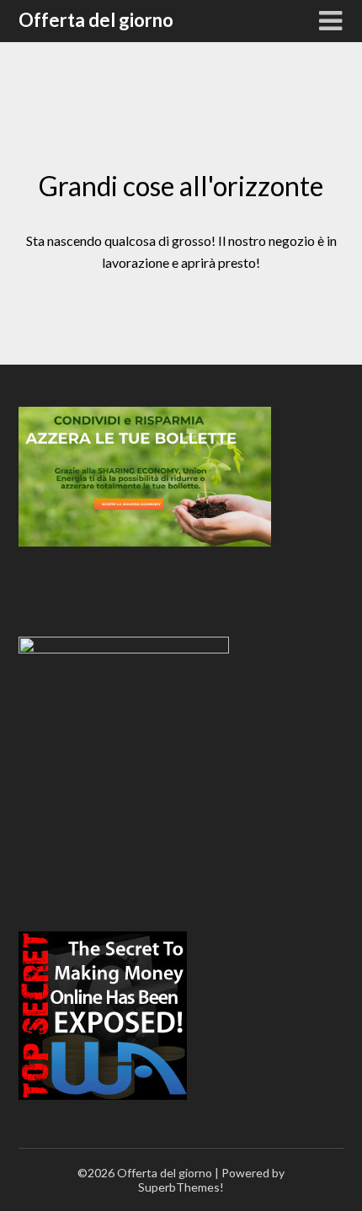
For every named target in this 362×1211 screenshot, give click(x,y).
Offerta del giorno (96, 19)
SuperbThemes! (181, 1187)
